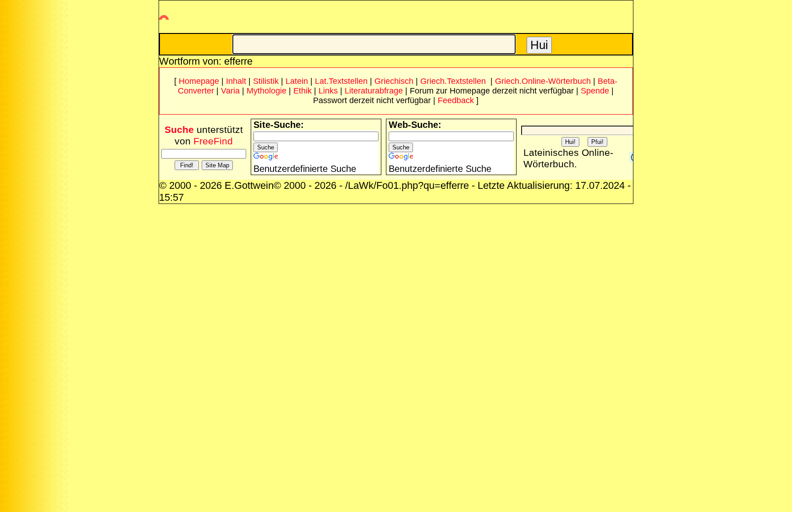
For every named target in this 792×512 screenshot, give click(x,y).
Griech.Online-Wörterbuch (543, 81)
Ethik (302, 90)
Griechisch (393, 81)
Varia (230, 90)
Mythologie (266, 90)
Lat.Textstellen (341, 81)
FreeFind (213, 141)
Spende (595, 90)
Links (328, 90)
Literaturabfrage (374, 90)
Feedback (456, 100)
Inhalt (236, 81)
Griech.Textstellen (453, 81)
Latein (297, 81)
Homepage (199, 81)
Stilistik (266, 81)
